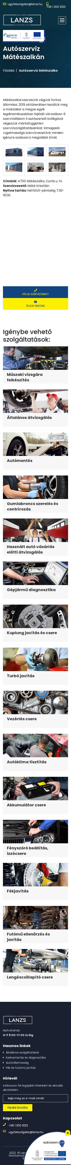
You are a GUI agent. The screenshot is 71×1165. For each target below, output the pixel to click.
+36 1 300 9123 (55, 6)
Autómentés (19, 460)
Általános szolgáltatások (22, 1052)
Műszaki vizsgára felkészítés (25, 377)
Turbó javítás (21, 676)
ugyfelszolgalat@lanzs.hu (25, 4)
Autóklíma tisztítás (27, 762)
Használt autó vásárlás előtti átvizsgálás (30, 549)
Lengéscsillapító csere (30, 977)
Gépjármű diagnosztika (31, 589)
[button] (62, 20)
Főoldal (8, 70)
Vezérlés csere (22, 719)
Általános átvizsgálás (29, 417)
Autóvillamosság (17, 1062)
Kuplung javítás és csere (32, 633)
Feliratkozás (17, 1108)
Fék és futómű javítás (21, 1067)
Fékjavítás (18, 891)
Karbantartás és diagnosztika (26, 1057)
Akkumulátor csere (26, 805)
